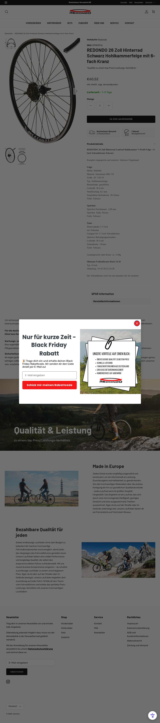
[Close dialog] (137, 323)
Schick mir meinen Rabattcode (49, 385)
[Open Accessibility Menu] (152, 715)
